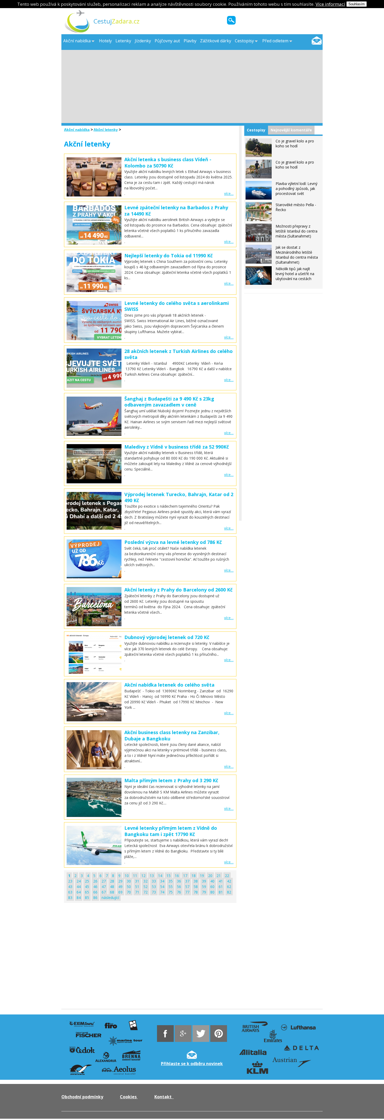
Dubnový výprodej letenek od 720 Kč (166, 637)
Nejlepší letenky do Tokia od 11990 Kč (168, 255)
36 (179, 881)
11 (135, 875)
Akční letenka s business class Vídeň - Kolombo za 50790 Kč (167, 162)
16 (177, 875)
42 (229, 881)
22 (227, 875)
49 (120, 886)
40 (212, 881)
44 (79, 886)
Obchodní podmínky (82, 1097)
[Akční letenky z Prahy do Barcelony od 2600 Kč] (94, 606)
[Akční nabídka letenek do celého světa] (94, 719)
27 (104, 881)
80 (212, 892)
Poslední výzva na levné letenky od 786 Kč (173, 542)
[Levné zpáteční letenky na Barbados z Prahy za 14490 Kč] (94, 243)
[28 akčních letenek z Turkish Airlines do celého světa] (94, 386)
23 (70, 881)
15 (168, 875)
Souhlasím (356, 4)
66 (95, 892)
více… (229, 193)
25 (87, 881)
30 (129, 881)
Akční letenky (106, 129)
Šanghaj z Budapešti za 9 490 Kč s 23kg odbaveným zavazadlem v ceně (169, 402)
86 (95, 897)
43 (70, 886)
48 (112, 886)
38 (196, 881)
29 (120, 881)
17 (185, 875)
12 (143, 875)
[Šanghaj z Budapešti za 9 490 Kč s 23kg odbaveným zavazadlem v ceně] (94, 434)
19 (202, 875)
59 (204, 886)
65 (87, 892)
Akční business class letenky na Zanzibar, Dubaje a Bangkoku (171, 735)
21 (219, 875)
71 (137, 892)
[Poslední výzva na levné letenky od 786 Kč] (94, 559)
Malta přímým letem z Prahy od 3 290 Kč (171, 780)
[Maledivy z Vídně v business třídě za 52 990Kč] (94, 463)
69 (120, 892)
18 (193, 875)
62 (229, 886)
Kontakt (164, 1097)
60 (212, 886)
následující (110, 897)
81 (221, 892)
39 (204, 881)
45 (87, 886)
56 (179, 886)
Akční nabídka (77, 129)
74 (162, 892)
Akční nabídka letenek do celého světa (169, 685)
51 (137, 886)
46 (95, 886)
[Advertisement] (192, 86)
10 (127, 875)
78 (196, 892)
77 (187, 892)
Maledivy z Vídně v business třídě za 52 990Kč (176, 447)
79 (204, 892)
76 (179, 892)
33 (154, 881)
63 (70, 892)
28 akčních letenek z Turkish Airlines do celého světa (178, 354)
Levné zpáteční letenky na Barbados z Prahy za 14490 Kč (176, 210)
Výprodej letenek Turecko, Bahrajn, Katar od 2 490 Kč (178, 497)
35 (170, 881)
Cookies (129, 1097)
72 (145, 892)
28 (112, 881)
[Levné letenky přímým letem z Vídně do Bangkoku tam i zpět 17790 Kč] (94, 845)
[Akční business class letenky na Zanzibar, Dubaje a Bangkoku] (94, 749)
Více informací (330, 4)
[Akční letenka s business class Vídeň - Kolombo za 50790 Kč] (94, 195)
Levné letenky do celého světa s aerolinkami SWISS (176, 306)
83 (70, 897)
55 (170, 886)
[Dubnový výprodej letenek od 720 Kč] (94, 654)
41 (221, 881)
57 (187, 886)
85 (87, 897)
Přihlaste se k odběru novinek (192, 1063)
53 (154, 886)
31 (137, 881)
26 (95, 881)
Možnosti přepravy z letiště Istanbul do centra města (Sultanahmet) (296, 231)
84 (79, 897)
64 (79, 892)
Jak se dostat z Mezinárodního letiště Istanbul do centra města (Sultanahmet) (297, 255)
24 (79, 881)
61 (221, 886)
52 (145, 886)
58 (196, 886)
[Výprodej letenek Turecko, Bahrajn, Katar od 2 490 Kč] (94, 511)
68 (112, 892)
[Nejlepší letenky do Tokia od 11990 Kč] (94, 290)
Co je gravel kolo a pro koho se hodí (295, 143)
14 (160, 875)
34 (162, 881)
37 (187, 881)
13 (152, 875)
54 (162, 886)
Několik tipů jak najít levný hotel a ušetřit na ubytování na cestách (295, 273)
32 (145, 881)
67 (104, 892)
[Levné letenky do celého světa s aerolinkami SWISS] (94, 338)
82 (229, 892)
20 (210, 875)
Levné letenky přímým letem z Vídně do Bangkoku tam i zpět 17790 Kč (170, 831)
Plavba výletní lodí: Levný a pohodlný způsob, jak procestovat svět (296, 188)
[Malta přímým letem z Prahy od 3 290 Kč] (94, 797)
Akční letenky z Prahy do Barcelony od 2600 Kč (178, 590)
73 (154, 892)
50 (129, 886)
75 (170, 892)
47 (104, 886)
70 (129, 892)
